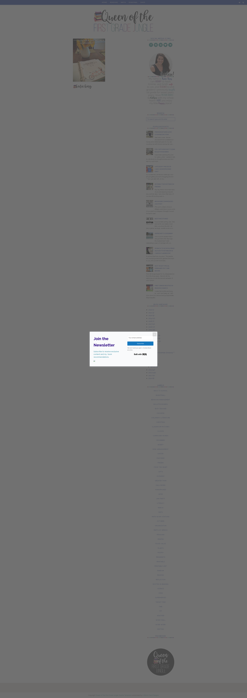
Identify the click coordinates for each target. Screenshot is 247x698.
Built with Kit (140, 354)
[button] (107, 361)
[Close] (154, 334)
